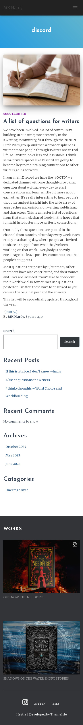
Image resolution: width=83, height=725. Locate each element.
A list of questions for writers (41, 121)
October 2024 (16, 447)
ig (25, 702)
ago (34, 317)
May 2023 (13, 455)
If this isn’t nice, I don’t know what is (33, 371)
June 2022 (13, 464)
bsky (56, 703)
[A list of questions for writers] (41, 80)
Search (9, 331)
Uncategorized (14, 114)
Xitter (39, 703)
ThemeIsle (58, 714)
